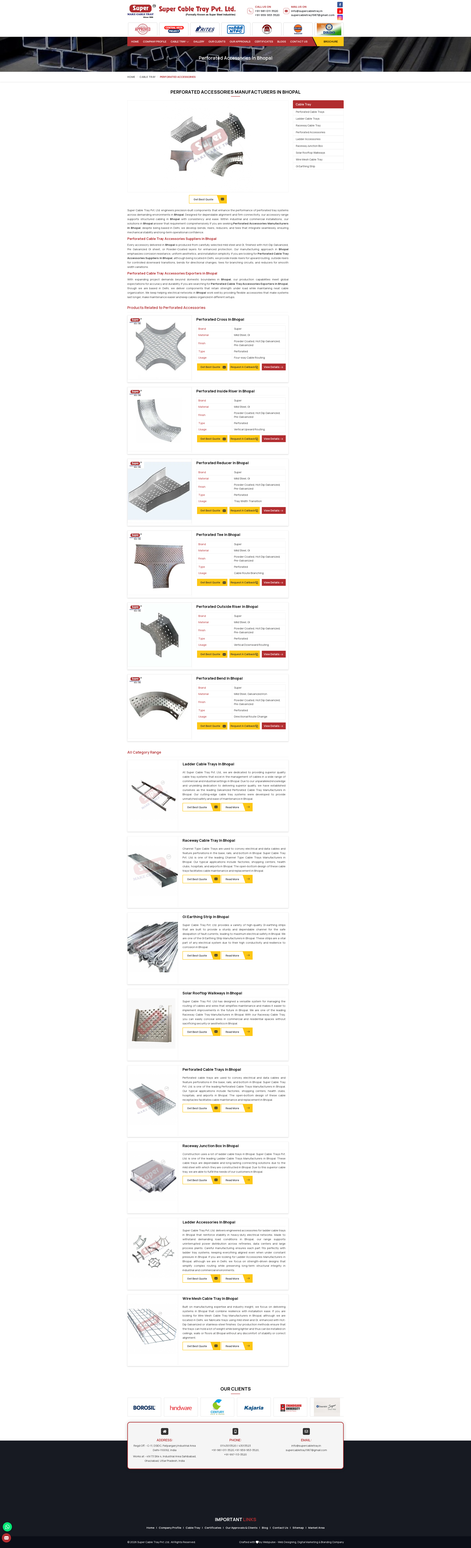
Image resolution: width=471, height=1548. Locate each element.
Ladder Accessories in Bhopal (209, 1222)
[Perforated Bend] (160, 706)
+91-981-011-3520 (266, 11)
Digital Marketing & (309, 1542)
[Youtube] (340, 11)
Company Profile (154, 41)
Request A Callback (243, 367)
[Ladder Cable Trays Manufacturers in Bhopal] (153, 794)
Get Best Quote (210, 367)
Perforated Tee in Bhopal (218, 534)
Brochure (331, 41)
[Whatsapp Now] (7, 1526)
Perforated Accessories (310, 132)
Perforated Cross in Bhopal (220, 319)
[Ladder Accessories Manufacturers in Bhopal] (153, 1252)
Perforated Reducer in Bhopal (222, 463)
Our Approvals (240, 41)
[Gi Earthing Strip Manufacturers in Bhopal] (153, 947)
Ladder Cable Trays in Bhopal (208, 764)
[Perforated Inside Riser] (160, 419)
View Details (271, 367)
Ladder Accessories (308, 139)
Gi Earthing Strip (305, 166)
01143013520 (228, 1446)
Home (135, 41)
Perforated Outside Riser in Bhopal (227, 606)
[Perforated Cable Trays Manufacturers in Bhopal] (153, 1099)
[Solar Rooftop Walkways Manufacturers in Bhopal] (153, 1023)
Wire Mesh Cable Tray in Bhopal (210, 1298)
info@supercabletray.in (307, 11)
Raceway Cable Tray (308, 125)
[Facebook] (340, 4)
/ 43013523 (244, 1446)
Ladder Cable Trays (308, 118)
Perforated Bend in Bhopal (219, 678)
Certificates (264, 41)
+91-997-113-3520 (235, 1454)
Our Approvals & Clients (241, 1528)
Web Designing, (287, 1542)
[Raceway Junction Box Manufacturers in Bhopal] (153, 1176)
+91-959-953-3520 (267, 15)
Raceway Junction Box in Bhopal (211, 1146)
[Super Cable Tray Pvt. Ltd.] (181, 11)
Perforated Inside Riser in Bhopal (225, 391)
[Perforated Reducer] (160, 491)
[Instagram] (340, 17)
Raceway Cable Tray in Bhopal (209, 840)
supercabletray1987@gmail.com (312, 15)
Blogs (281, 41)
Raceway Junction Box (309, 146)
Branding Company (332, 1542)
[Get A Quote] (6, 1537)
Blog (265, 1528)
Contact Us (298, 41)
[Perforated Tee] (160, 563)
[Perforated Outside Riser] (160, 635)
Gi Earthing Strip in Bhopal (206, 917)
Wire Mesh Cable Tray (309, 159)
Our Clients (216, 41)
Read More (232, 807)
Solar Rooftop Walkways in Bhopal (212, 993)
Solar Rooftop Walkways (310, 152)
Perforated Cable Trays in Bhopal (212, 1069)
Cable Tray (178, 41)
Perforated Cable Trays (310, 112)
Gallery (198, 41)
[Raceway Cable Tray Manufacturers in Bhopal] (153, 870)
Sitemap (298, 1528)
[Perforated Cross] (160, 347)
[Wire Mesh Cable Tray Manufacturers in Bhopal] (153, 1328)
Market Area (316, 1528)
